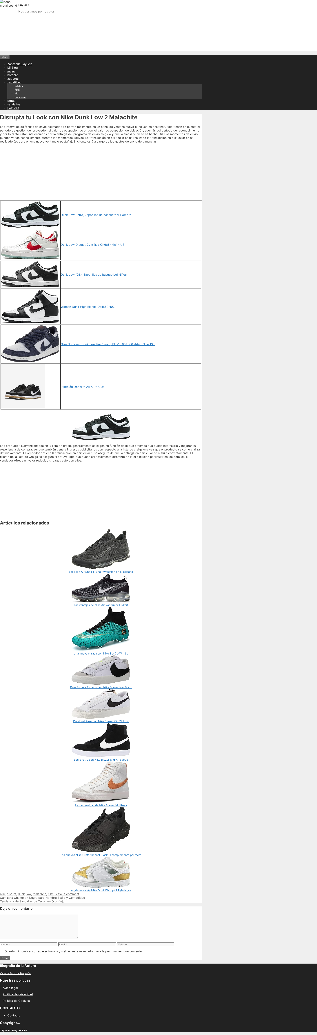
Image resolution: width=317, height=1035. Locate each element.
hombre (12, 75)
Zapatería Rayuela (19, 64)
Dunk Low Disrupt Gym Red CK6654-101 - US (92, 244)
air (16, 93)
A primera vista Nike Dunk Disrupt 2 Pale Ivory (101, 890)
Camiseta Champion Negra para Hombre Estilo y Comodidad (42, 897)
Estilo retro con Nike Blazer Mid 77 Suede (101, 759)
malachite (39, 894)
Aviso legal (10, 988)
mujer (11, 71)
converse (20, 97)
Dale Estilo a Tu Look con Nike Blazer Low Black (101, 687)
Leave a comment (66, 894)
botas (11, 100)
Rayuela (23, 5)
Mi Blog (12, 67)
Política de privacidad (18, 994)
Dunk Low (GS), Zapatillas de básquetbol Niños (94, 274)
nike (17, 89)
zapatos (13, 78)
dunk (21, 894)
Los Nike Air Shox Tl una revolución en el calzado (101, 572)
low (28, 894)
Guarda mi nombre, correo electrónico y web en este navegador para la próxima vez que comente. (73, 951)
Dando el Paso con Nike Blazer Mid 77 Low (101, 721)
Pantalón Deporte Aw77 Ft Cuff (82, 387)
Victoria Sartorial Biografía (15, 973)
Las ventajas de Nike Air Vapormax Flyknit (101, 605)
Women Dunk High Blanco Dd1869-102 (88, 307)
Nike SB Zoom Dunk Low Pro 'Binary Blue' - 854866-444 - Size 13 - (108, 344)
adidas (19, 86)
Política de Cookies (16, 1000)
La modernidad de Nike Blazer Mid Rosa (101, 805)
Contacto (13, 1015)
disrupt (11, 894)
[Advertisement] (158, 42)
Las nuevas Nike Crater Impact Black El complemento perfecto (101, 855)
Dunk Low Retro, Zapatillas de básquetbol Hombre (96, 215)
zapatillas (14, 82)
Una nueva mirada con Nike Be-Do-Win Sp (101, 653)
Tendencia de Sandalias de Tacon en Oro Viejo (32, 901)
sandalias (13, 104)
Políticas (13, 108)
